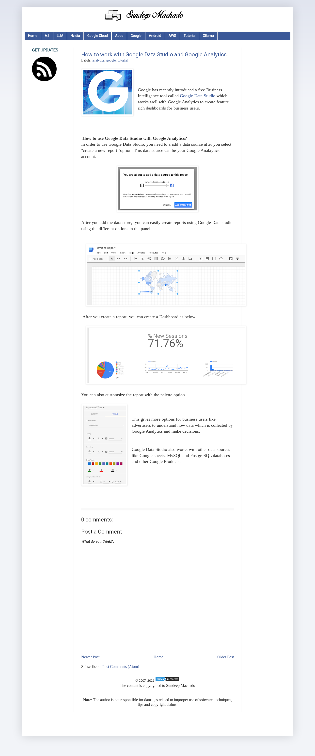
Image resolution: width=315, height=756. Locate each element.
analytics (98, 60)
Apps (119, 36)
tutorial (123, 60)
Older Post (225, 657)
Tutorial (189, 36)
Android (155, 36)
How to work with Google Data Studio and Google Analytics (154, 54)
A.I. (47, 36)
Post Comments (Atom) (120, 666)
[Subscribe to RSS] (44, 80)
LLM (60, 36)
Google (136, 36)
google (111, 60)
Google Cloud (97, 36)
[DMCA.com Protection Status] (167, 680)
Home (32, 36)
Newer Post (90, 657)
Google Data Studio (197, 95)
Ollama (208, 36)
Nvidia (75, 36)
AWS (172, 36)
